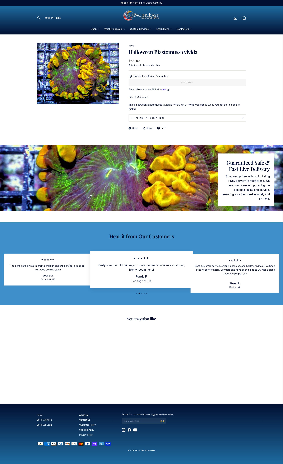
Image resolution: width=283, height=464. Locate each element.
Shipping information (147, 118)
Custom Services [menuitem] (139, 28)
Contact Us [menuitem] (183, 28)
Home (131, 45)
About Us (83, 415)
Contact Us (84, 419)
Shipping (133, 65)
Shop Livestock (44, 419)
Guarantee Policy (87, 424)
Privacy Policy (86, 435)
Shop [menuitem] (94, 28)
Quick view (61, 375)
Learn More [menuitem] (162, 28)
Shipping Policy (86, 430)
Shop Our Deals (44, 424)
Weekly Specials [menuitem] (113, 28)
